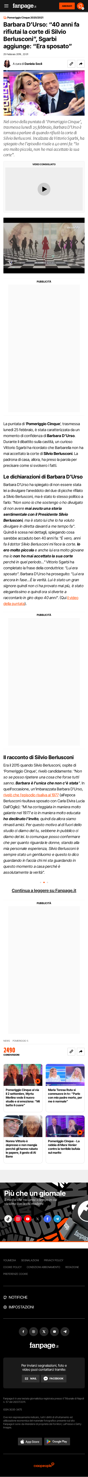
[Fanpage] (44, 1345)
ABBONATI (67, 6)
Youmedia (9, 1260)
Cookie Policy (12, 1267)
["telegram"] (57, 1219)
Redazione (72, 1267)
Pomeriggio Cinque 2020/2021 (25, 17)
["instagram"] (18, 1219)
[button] (81, 64)
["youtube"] (28, 1219)
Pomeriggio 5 (20, 1041)
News (6, 1041)
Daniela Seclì (33, 63)
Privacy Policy (53, 1260)
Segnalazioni (30, 1260)
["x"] (37, 1219)
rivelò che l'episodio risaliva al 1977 (31, 795)
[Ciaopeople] (44, 1465)
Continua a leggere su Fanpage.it (44, 890)
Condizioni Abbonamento (43, 1267)
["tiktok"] (8, 1219)
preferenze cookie (15, 1273)
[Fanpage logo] (24, 6)
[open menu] (5, 6)
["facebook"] (47, 1219)
